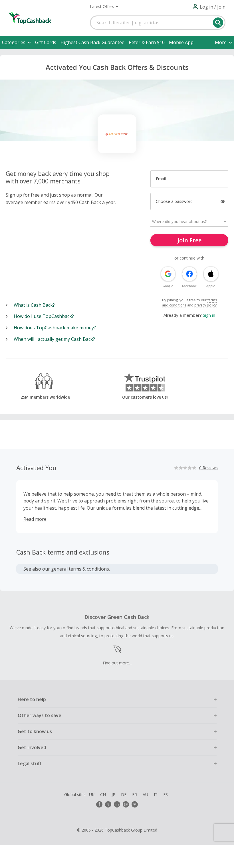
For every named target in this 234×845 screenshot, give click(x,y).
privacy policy (205, 305)
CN (103, 794)
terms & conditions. (89, 569)
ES (165, 794)
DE (123, 794)
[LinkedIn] (117, 804)
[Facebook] (99, 804)
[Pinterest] (135, 804)
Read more (35, 519)
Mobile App (181, 42)
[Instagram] (126, 804)
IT (156, 794)
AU (145, 794)
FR (134, 794)
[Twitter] (108, 804)
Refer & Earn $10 (147, 42)
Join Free (189, 240)
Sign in (209, 315)
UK (91, 794)
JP (113, 794)
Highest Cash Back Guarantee (92, 42)
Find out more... (117, 663)
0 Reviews (208, 467)
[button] (104, 6)
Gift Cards (45, 42)
